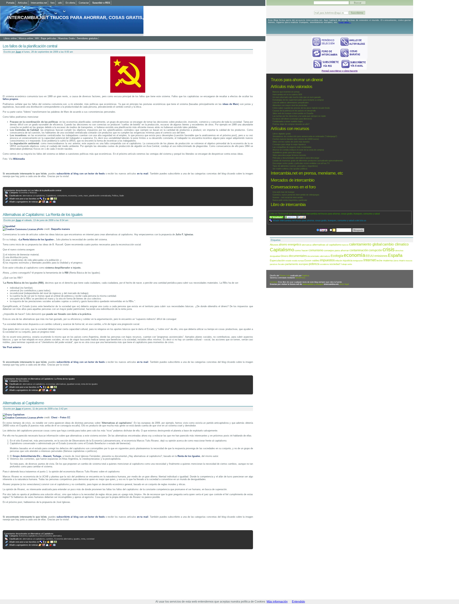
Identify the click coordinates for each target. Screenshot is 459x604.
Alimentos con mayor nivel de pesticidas (290, 105)
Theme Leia (285, 275)
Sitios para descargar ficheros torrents (289, 155)
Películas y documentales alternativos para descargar (296, 158)
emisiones (380, 255)
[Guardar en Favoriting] (56, 199)
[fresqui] (47, 202)
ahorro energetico (290, 244)
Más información (277, 601)
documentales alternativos (318, 256)
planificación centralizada (100, 196)
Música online (26, 38)
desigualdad (275, 256)
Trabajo (343, 264)
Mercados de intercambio (292, 180)
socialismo (324, 264)
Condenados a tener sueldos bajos (288, 121)
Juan (18, 51)
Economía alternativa (52, 536)
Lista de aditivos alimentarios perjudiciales (291, 102)
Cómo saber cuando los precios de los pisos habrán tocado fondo (301, 108)
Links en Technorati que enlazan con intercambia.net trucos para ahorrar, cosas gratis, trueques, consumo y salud (324, 213)
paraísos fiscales (277, 264)
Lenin (80, 196)
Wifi (37, 38)
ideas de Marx (230, 104)
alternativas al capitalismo (34, 196)
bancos (345, 245)
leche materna (384, 260)
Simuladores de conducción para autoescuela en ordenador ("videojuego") (305, 136)
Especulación (277, 260)
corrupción (375, 250)
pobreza (314, 263)
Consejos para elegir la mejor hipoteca (289, 144)
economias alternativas (56, 384)
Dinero (284, 256)
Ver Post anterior (12, 347)
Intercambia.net (39, 2)
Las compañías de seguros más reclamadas (292, 147)
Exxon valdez (312, 260)
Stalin (121, 196)
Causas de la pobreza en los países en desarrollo (294, 111)
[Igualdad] (9, 226)
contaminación (358, 250)
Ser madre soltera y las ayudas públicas (290, 169)
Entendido (298, 601)
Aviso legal (344, 284)
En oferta (70, 2)
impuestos (327, 260)
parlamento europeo (296, 264)
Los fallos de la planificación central (30, 46)
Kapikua (305, 275)
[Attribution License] (19, 229)
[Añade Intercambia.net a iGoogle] (301, 217)
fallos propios (10, 99)
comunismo (62, 196)
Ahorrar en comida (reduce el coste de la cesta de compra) (298, 150)
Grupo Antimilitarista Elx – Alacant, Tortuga (37, 456)
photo (40, 229)
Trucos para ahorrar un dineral (297, 79)
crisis (40, 536)
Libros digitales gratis (282, 134)
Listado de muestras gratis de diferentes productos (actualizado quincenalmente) (308, 160)
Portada (10, 2)
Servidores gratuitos (87, 38)
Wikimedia (19, 159)
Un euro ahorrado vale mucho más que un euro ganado (297, 97)
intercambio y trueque (312, 284)
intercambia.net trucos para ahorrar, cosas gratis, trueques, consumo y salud (112, 17)
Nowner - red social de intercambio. (288, 197)
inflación (338, 261)
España (395, 255)
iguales (77, 539)
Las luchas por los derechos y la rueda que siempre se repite (299, 116)
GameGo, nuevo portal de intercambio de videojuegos (296, 195)
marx (86, 196)
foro (53, 2)
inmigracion (358, 261)
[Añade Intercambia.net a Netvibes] (291, 217)
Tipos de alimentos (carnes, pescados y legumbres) (295, 166)
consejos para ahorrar (336, 250)
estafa (294, 261)
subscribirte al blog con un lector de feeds (80, 173)
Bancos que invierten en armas (286, 92)
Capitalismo (51, 196)
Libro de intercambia (288, 204)
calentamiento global (365, 244)
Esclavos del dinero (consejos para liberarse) (292, 119)
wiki (60, 2)
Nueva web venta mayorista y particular (290, 200)
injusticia (347, 260)
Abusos (274, 244)
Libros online (10, 38)
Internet (369, 260)
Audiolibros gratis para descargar (287, 152)
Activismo (23, 536)
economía (72, 196)
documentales (298, 255)
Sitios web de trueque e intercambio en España (293, 113)
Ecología (337, 256)
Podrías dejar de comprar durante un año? (291, 124)
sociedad (90, 539)
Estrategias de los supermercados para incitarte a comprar (298, 100)
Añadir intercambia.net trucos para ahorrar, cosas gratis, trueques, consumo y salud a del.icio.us (319, 220)
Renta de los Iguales (189, 456)
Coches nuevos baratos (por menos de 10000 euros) (296, 139)
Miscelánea (24, 381)
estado (288, 261)
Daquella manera (60, 229)
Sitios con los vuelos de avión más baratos (291, 142)
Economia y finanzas (28, 192)
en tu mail (142, 173)
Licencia (273, 282)
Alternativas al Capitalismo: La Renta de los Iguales (42, 214)
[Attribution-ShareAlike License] (19, 417)
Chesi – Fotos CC (60, 417)
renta (83, 539)
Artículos (22, 2)
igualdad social (73, 384)
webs (349, 264)
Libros (396, 261)
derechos (399, 250)
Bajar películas (48, 38)
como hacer (301, 250)
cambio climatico (395, 244)
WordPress (300, 278)
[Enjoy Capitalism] (14, 414)
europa (301, 261)
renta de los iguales (89, 384)
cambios (49, 539)
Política (115, 196)
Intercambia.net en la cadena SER (287, 94)
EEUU (370, 255)
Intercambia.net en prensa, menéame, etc (307, 173)
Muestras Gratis (66, 38)
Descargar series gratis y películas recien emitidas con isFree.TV (301, 163)
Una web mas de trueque (283, 192)
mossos (408, 261)
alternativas (307, 245)
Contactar (84, 2)
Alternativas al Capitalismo (23, 403)
